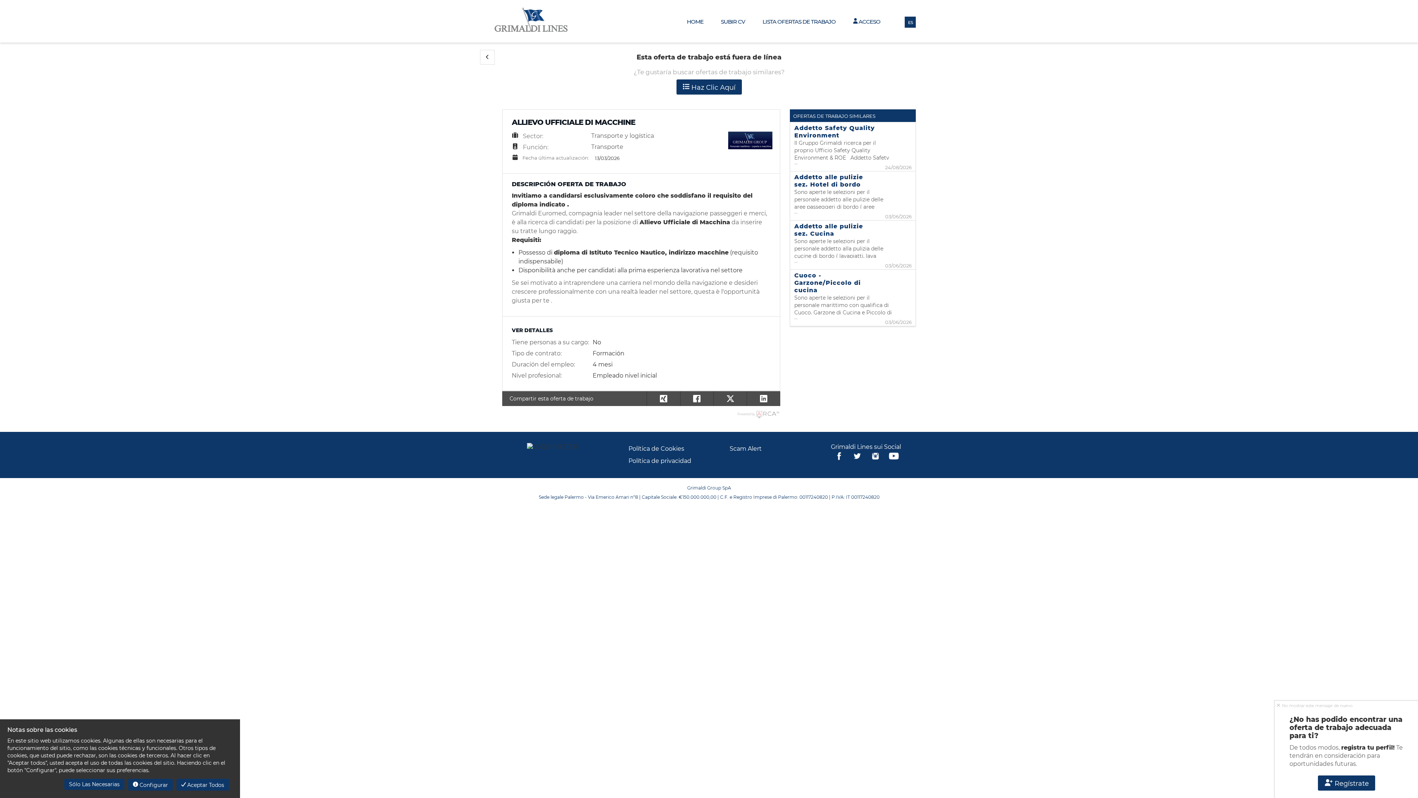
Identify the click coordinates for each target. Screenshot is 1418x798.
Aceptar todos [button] (205, 785)
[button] (487, 57)
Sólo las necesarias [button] (94, 784)
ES (910, 22)
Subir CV (733, 21)
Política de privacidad (659, 460)
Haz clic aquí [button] (712, 87)
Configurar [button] (153, 785)
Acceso (868, 21)
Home (695, 21)
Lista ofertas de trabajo (799, 21)
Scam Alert (746, 448)
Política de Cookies (656, 448)
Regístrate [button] (1351, 784)
